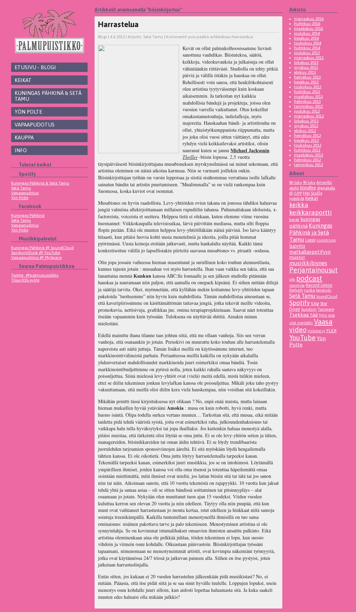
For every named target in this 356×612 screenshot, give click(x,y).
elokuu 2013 (305, 72)
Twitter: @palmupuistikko (35, 275)
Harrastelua (118, 24)
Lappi (310, 240)
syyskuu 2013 (306, 67)
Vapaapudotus (35, 125)
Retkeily (296, 290)
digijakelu (326, 188)
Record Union (319, 285)
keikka (298, 205)
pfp (292, 279)
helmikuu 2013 (307, 101)
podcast (309, 278)
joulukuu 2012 (307, 111)
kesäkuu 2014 (306, 38)
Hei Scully (312, 193)
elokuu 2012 (305, 130)
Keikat (23, 80)
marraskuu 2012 (309, 116)
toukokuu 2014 (307, 43)
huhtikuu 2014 (307, 48)
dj (291, 193)
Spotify (299, 303)
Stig (315, 303)
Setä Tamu (21, 188)
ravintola (297, 285)
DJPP (298, 193)
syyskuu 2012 (306, 125)
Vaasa (323, 322)
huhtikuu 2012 (307, 150)
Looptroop (326, 240)
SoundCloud (326, 296)
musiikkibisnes (308, 263)
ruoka (309, 290)
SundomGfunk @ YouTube (35, 252)
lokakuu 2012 (306, 121)
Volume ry (316, 331)
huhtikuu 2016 (307, 23)
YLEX (331, 330)
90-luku (309, 182)
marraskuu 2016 (309, 18)
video (298, 330)
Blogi (102, 36)
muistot (297, 257)
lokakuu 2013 (306, 62)
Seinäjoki (323, 290)
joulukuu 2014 (307, 33)
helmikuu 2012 (307, 159)
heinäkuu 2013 (307, 77)
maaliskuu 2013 (308, 96)
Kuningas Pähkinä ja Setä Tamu (310, 232)
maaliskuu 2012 (308, 155)
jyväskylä (296, 198)
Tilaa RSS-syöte (25, 280)
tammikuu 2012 (308, 164)
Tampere (326, 309)
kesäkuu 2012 (306, 140)
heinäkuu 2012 (307, 135)
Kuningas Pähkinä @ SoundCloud (42, 247)
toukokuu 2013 (307, 86)
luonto (297, 246)
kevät (294, 219)
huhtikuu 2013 (307, 91)
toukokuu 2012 (307, 145)
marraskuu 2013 (309, 57)
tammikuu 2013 (308, 106)
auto (294, 187)
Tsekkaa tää (303, 315)
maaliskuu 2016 (308, 28)
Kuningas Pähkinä (27, 215)
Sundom (309, 309)
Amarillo (324, 182)
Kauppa (24, 137)
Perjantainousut (313, 270)
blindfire (308, 187)
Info (21, 150)
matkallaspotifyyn (310, 252)
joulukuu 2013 (307, 52)
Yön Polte (28, 112)
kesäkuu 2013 (306, 82)
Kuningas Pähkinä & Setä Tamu (48, 96)
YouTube (302, 338)
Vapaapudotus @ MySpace (36, 257)
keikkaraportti (310, 212)
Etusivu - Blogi (35, 67)
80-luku (295, 182)
